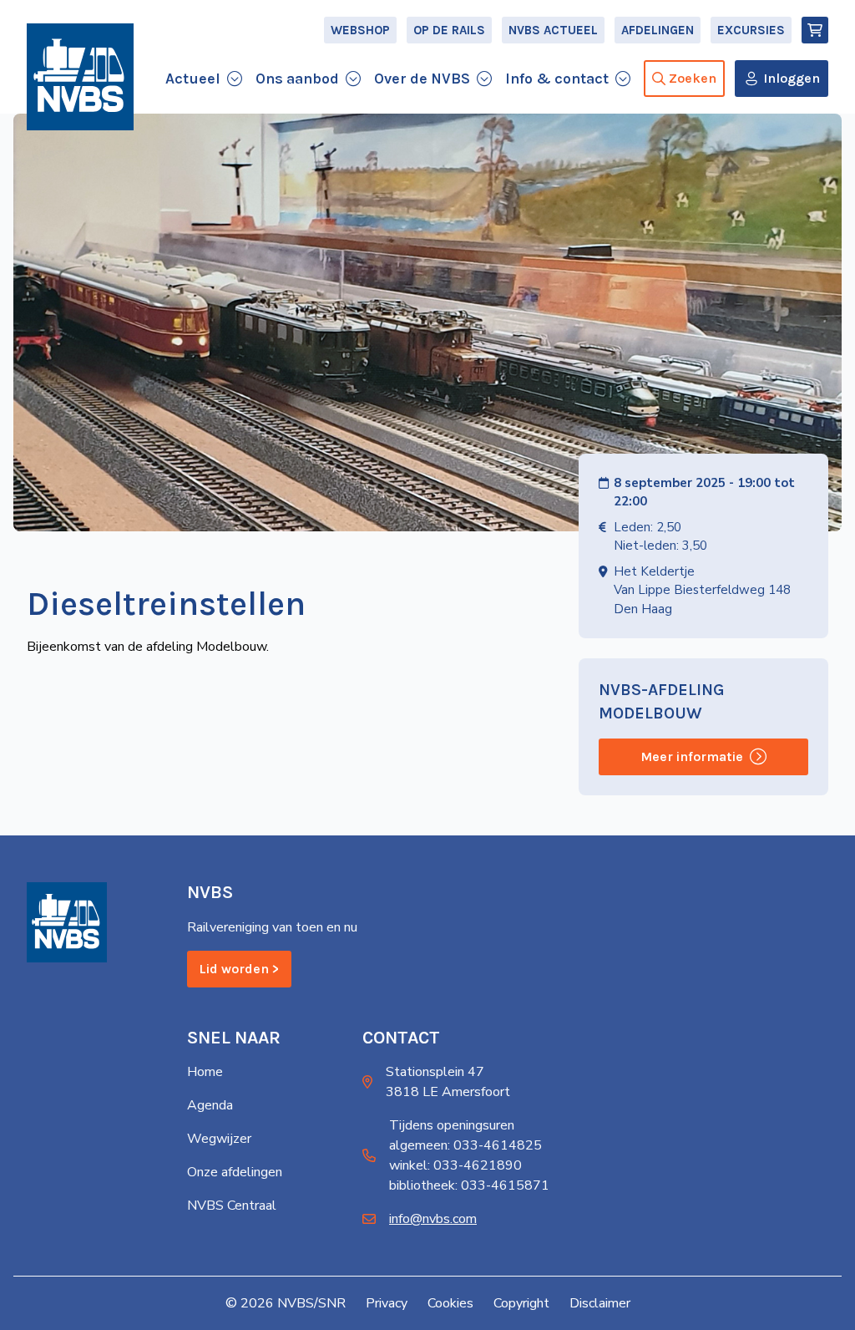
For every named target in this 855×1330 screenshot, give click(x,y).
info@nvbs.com (433, 1219)
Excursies (751, 30)
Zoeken (692, 78)
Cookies (450, 1303)
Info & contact (557, 78)
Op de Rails (449, 30)
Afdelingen (657, 30)
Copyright (521, 1303)
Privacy (386, 1303)
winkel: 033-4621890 (455, 1165)
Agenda (210, 1105)
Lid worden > (239, 969)
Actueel (192, 78)
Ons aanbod (297, 78)
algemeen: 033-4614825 (465, 1145)
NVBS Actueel (553, 30)
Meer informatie (691, 756)
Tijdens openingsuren (451, 1125)
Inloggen (791, 78)
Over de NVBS (422, 78)
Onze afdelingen (234, 1172)
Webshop (360, 30)
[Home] (80, 76)
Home (205, 1072)
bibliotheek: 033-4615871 (469, 1185)
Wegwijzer (219, 1138)
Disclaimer (599, 1303)
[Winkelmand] (815, 30)
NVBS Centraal (231, 1205)
